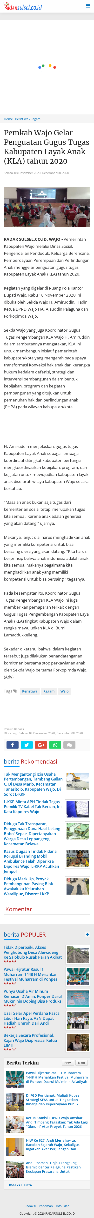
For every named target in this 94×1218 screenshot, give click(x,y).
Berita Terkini (22, 1063)
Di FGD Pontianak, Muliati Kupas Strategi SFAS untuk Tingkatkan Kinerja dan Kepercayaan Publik (52, 1099)
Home (8, 119)
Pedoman (46, 1206)
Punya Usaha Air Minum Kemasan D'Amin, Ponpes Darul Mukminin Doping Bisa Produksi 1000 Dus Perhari (33, 999)
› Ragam (34, 119)
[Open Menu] (88, 5)
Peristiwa (29, 691)
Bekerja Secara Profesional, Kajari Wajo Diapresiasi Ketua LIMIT (30, 1040)
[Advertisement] (47, 67)
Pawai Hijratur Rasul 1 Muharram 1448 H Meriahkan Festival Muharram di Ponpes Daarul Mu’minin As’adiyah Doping (31, 979)
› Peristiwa (20, 119)
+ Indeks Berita (19, 1185)
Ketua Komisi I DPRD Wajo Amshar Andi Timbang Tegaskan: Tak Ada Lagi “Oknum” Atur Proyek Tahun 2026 (57, 1122)
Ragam (48, 691)
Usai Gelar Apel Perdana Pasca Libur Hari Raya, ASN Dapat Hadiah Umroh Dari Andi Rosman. (32, 1021)
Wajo (64, 691)
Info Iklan (62, 1206)
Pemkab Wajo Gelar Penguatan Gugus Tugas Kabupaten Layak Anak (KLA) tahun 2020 (46, 147)
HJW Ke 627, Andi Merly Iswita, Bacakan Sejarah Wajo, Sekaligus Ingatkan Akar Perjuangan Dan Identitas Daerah (53, 1147)
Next (81, 1063)
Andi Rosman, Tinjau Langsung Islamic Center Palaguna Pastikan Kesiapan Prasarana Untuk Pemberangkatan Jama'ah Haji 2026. (55, 1169)
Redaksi (30, 1206)
